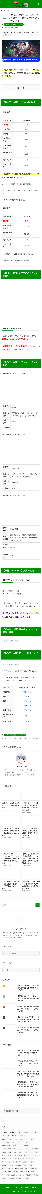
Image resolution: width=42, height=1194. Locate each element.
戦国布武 (11, 1178)
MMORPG (26, 1132)
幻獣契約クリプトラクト (33, 1175)
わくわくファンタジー (8, 1139)
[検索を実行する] (37, 905)
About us (33, 1187)
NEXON (34, 1132)
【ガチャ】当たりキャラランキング (14, 24)
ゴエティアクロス (35, 1149)
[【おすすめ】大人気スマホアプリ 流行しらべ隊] (21, 4)
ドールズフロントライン (22, 1155)
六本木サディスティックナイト (23, 1165)
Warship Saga (22, 1136)
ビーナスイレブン (6, 1158)
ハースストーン (35, 1155)
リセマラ (26, 738)
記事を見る (27, 692)
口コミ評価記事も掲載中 (11, 664)
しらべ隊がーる (21, 766)
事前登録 (4, 1165)
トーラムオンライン (7, 1155)
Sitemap (27, 1187)
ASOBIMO (4, 1132)
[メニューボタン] (4, 4)
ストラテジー (28, 1152)
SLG (8, 1136)
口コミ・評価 (5, 1175)
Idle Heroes (13, 1132)
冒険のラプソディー (7, 1168)
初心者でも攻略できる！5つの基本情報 (12, 1171)
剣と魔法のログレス (31, 1171)
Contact (22, 1187)
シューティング (18, 1152)
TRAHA (14, 1136)
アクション (32, 1139)
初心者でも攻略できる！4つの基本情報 (26, 1168)
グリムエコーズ (23, 1149)
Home (7, 1187)
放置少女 (18, 1178)
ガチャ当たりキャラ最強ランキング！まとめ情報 (15, 1145)
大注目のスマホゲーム (17, 1175)
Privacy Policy (14, 1187)
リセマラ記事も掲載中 (10, 641)
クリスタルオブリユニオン (9, 1149)
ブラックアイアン (19, 1158)
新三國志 (26, 1178)
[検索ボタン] (38, 4)
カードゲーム (20, 1142)
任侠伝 (11, 1165)
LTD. (20, 1132)
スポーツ (37, 1152)
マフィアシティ (30, 1158)
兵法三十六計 (35, 738)
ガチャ (7, 738)
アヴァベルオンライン (8, 1142)
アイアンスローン (21, 1139)
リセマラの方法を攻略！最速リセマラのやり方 (22, 1162)
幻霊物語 (4, 1178)
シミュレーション (16, 738)
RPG (3, 1136)
